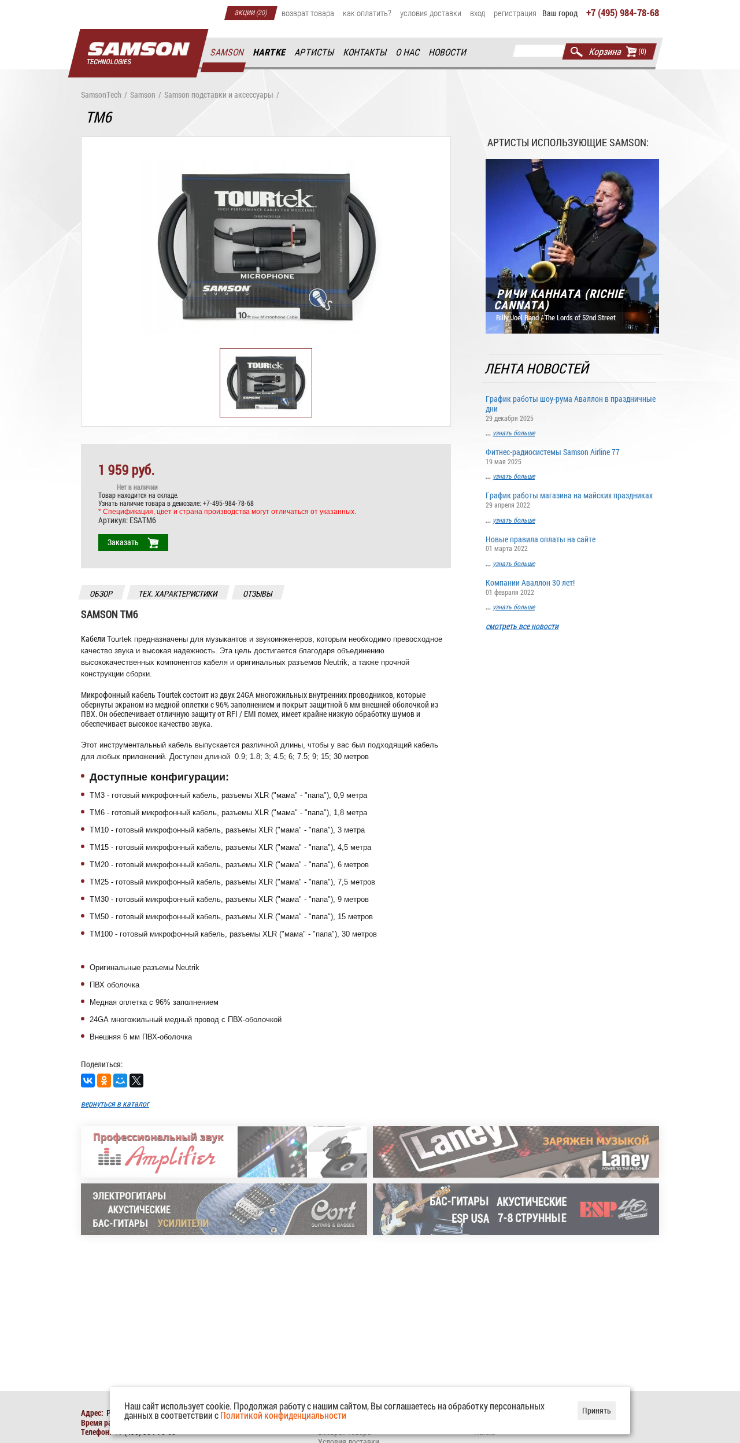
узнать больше (514, 432)
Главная (138, 53)
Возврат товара (308, 12)
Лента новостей (537, 368)
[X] (136, 1080)
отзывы (258, 593)
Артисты (315, 52)
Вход (477, 12)
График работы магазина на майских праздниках (569, 499)
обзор (101, 593)
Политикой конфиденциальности (283, 1415)
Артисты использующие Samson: (568, 142)
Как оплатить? (367, 12)
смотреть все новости (522, 626)
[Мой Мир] (120, 1080)
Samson (227, 52)
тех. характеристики (178, 593)
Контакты (365, 52)
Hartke (269, 52)
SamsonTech (101, 95)
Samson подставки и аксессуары (218, 95)
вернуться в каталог (115, 1103)
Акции (251, 11)
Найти (576, 51)
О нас (408, 52)
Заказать (123, 541)
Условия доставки (430, 12)
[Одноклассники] (104, 1080)
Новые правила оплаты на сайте (540, 543)
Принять (596, 1410)
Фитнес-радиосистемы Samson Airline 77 (553, 455)
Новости (448, 52)
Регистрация (515, 12)
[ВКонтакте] (88, 1080)
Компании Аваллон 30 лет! (530, 586)
